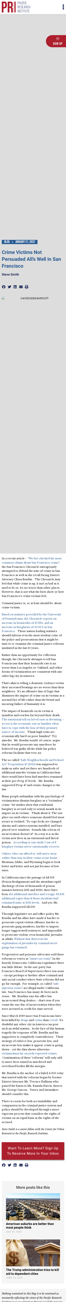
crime (38, 1020)
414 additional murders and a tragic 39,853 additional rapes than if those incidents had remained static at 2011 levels (33, 898)
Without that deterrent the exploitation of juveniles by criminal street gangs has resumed (29, 943)
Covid (53, 1020)
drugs (24, 1020)
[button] (48, 7)
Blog (7, 242)
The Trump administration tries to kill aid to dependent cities (32, 1272)
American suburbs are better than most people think (30, 1226)
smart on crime (40, 958)
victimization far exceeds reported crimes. (30, 1053)
